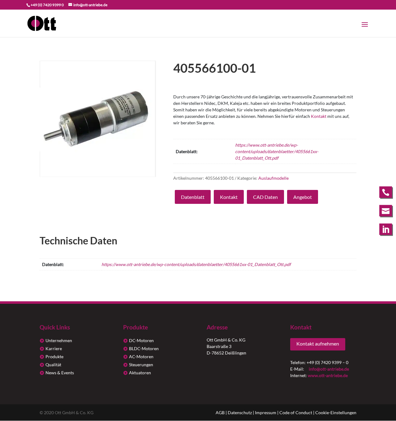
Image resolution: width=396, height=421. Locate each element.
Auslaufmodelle (273, 178)
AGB (220, 412)
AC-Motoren (141, 356)
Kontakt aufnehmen (317, 343)
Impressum (265, 412)
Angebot (302, 197)
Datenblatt (192, 197)
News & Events (59, 372)
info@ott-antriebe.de (329, 369)
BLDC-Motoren (144, 348)
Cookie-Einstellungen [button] (335, 412)
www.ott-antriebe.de (328, 375)
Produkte (54, 356)
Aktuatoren (140, 372)
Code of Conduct (295, 412)
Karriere (53, 348)
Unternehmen (58, 340)
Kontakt (318, 116)
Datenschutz (240, 412)
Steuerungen (141, 364)
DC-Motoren (141, 340)
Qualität (53, 364)
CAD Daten (265, 197)
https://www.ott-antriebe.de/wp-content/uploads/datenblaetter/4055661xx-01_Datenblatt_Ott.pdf (276, 151)
